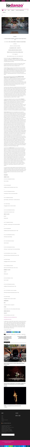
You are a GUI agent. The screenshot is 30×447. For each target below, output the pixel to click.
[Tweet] (12, 333)
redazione (6, 367)
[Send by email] (16, 333)
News (5, 16)
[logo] (15, 9)
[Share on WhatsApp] (13, 333)
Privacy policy (6, 443)
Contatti (3, 422)
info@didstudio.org (14, 318)
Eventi (2, 419)
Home (2, 16)
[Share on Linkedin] (15, 333)
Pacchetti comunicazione (5, 421)
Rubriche (3, 420)
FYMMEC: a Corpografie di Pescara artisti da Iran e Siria (12, 407)
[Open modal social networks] (19, 333)
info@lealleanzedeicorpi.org (7, 318)
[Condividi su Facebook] (8, 333)
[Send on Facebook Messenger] (18, 333)
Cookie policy (9, 443)
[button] (27, 0)
